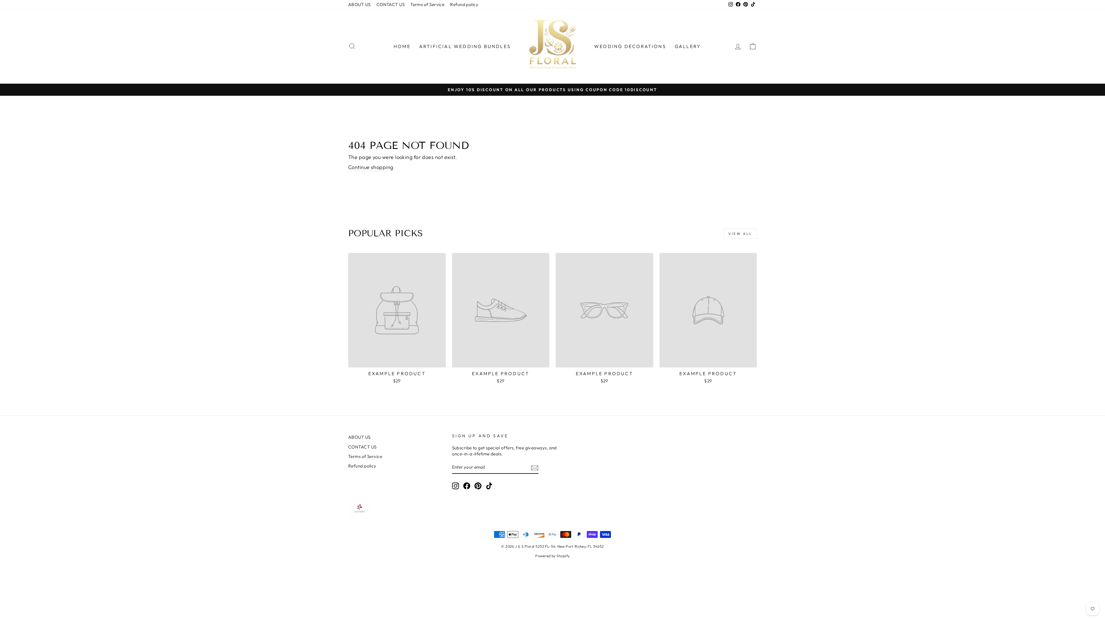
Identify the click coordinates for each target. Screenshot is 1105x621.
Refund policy (464, 4)
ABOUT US (359, 4)
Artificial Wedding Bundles (465, 46)
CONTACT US (390, 4)
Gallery (688, 46)
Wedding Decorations (630, 46)
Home (402, 46)
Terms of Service (427, 4)
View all (740, 233)
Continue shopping (370, 167)
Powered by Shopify (552, 555)
